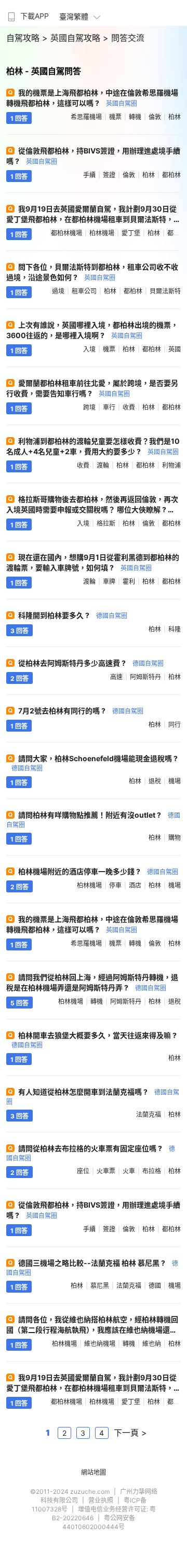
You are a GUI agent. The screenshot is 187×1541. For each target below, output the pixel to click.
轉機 (135, 117)
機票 (115, 117)
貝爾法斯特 (165, 291)
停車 (115, 885)
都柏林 (171, 175)
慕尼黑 (99, 1286)
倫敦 (155, 117)
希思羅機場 (86, 117)
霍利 (129, 581)
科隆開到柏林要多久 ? (72, 615)
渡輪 (103, 465)
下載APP (34, 15)
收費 (129, 407)
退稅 (155, 781)
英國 (174, 349)
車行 (109, 407)
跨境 (89, 407)
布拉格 (151, 1171)
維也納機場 (99, 1344)
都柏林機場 (66, 233)
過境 (58, 291)
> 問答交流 (123, 38)
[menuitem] (27, 13)
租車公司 (84, 291)
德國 (155, 1286)
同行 (174, 725)
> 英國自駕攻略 (72, 38)
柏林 (174, 117)
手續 (89, 175)
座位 (83, 1171)
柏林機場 (101, 233)
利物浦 (171, 465)
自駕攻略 (24, 38)
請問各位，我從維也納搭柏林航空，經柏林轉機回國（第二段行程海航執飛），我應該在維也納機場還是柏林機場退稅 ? (92, 1329)
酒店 (135, 885)
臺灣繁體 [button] (73, 16)
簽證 (109, 175)
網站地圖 (93, 1472)
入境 (89, 349)
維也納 (151, 1344)
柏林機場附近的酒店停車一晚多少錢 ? (98, 871)
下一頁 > (130, 1432)
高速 (116, 677)
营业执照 (100, 1500)
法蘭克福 (148, 1114)
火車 (129, 1171)
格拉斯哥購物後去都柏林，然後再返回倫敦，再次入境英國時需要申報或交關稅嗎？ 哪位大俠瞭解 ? (92, 509)
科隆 (174, 629)
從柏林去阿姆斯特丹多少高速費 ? (91, 663)
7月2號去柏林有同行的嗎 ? (80, 710)
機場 (174, 781)
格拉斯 (106, 523)
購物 (174, 838)
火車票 (106, 1171)
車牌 (109, 581)
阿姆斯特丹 (145, 677)
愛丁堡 (131, 233)
